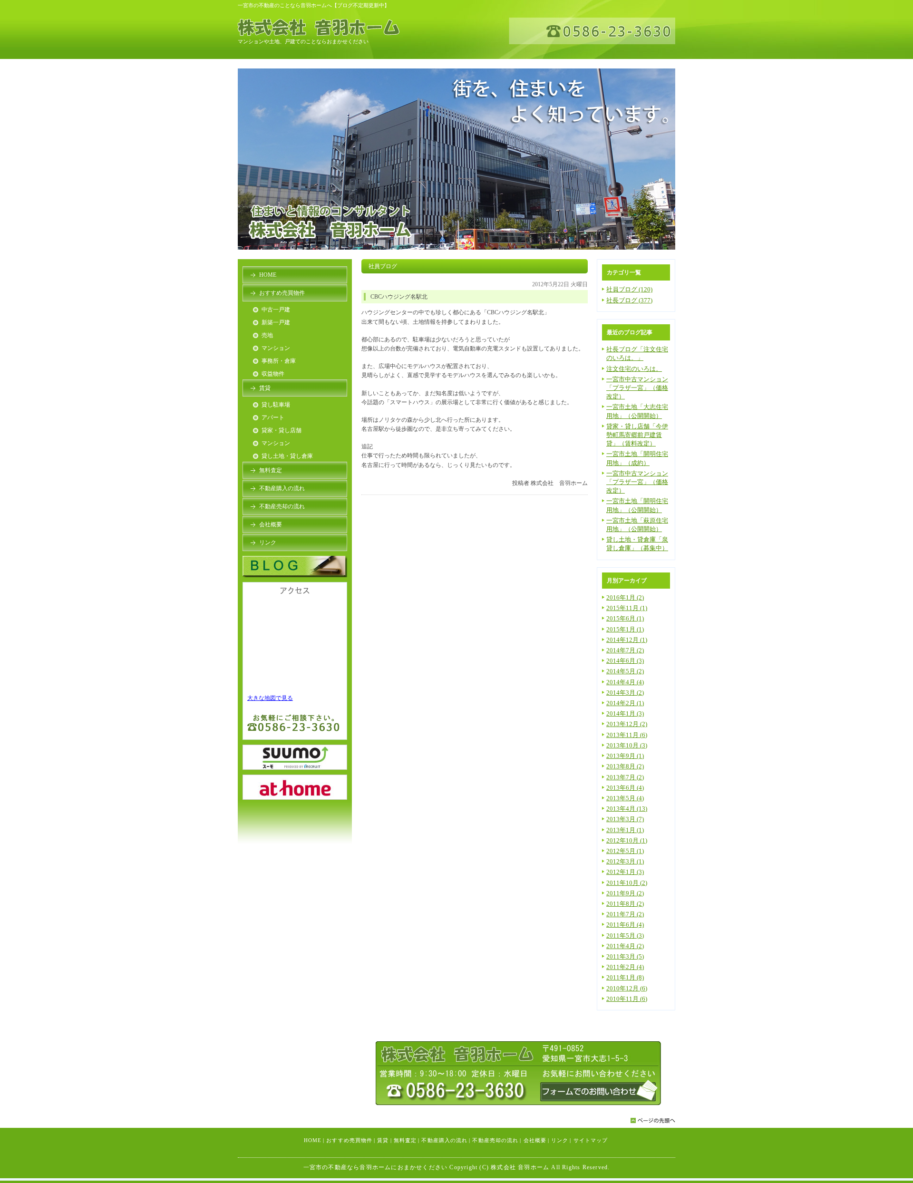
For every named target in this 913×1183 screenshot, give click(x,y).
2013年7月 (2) (625, 777)
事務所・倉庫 (279, 361)
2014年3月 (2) (625, 692)
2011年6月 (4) (625, 924)
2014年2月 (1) (625, 703)
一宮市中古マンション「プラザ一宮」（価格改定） (637, 388)
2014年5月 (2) (625, 671)
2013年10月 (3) (626, 745)
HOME (267, 275)
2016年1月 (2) (625, 597)
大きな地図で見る (270, 698)
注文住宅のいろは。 (634, 368)
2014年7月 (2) (625, 650)
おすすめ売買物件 (282, 293)
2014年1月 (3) (625, 713)
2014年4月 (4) (625, 682)
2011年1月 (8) (625, 977)
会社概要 (270, 524)
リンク (267, 542)
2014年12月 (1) (626, 639)
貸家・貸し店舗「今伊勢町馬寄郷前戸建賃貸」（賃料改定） (637, 435)
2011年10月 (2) (626, 882)
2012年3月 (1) (625, 861)
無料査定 (270, 470)
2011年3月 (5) (625, 956)
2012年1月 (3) (625, 871)
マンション (276, 348)
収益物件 (273, 373)
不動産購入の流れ (282, 488)
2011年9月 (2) (625, 893)
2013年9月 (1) (625, 755)
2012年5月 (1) (625, 850)
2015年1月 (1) (625, 629)
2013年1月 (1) (625, 830)
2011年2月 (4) (625, 966)
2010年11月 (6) (626, 998)
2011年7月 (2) (625, 914)
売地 (267, 335)
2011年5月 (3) (625, 935)
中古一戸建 (276, 309)
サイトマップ (590, 1140)
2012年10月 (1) (626, 840)
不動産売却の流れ (282, 506)
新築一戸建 (276, 322)
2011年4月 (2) (625, 946)
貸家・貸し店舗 (281, 430)
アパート (273, 417)
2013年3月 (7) (625, 819)
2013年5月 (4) (625, 798)
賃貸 (265, 388)
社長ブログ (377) (629, 300)
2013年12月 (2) (626, 723)
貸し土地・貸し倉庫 (287, 456)
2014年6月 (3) (625, 660)
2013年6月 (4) (625, 787)
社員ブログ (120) (629, 289)
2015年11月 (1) (626, 607)
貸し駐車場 (276, 404)
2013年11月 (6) (626, 734)
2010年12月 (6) (626, 988)
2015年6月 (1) (625, 618)
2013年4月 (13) (626, 808)
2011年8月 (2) (625, 903)
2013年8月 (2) (625, 766)
